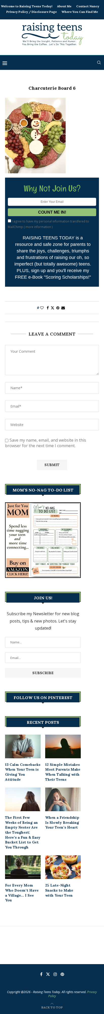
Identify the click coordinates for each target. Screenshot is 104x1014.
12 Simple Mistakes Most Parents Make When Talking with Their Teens (62, 772)
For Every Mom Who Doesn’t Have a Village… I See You (22, 892)
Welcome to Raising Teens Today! (26, 6)
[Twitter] (48, 974)
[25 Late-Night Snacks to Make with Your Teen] (63, 867)
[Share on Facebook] (48, 307)
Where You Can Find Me (80, 12)
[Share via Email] (63, 307)
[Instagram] (55, 974)
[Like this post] (42, 307)
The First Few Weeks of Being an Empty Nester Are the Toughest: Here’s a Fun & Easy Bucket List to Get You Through (22, 832)
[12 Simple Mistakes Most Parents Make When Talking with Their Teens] (63, 746)
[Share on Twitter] (52, 307)
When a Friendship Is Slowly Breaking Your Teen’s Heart (62, 822)
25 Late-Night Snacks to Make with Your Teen (59, 890)
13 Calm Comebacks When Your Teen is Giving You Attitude (22, 772)
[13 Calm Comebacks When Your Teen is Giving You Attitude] (23, 746)
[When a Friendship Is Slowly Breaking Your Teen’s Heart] (63, 799)
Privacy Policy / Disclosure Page (31, 12)
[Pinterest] (62, 974)
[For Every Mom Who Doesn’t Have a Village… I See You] (23, 867)
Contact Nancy (87, 6)
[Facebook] (41, 974)
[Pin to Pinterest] (57, 307)
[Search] (98, 62)
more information (38, 227)
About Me (64, 6)
